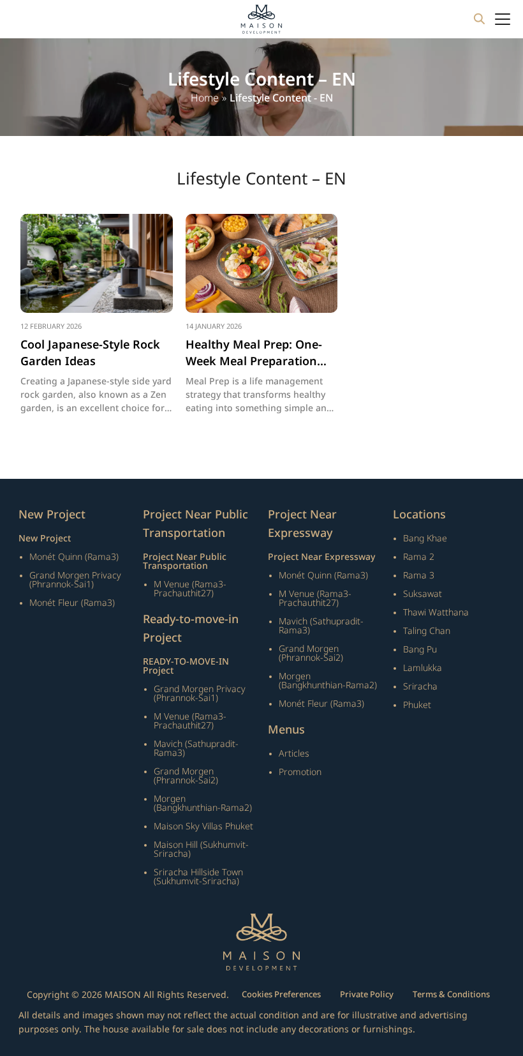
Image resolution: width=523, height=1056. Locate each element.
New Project (44, 538)
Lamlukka (422, 668)
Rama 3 (418, 575)
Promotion (300, 772)
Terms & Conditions (451, 994)
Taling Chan (426, 631)
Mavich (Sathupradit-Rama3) (196, 748)
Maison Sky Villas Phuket (203, 826)
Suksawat (422, 594)
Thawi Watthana (436, 612)
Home (205, 98)
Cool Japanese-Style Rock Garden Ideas (90, 353)
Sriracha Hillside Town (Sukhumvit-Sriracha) (198, 877)
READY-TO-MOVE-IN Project (186, 666)
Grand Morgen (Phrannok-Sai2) (186, 776)
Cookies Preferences (281, 994)
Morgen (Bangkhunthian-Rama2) (203, 803)
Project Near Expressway (321, 557)
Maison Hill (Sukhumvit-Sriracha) (201, 849)
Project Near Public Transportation (184, 562)
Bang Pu (420, 649)
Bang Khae (425, 538)
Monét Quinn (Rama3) (74, 557)
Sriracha (420, 686)
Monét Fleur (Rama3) (72, 603)
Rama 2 (418, 557)
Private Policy (367, 994)
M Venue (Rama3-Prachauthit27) (190, 589)
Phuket (417, 705)
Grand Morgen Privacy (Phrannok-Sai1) (75, 580)
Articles (294, 753)
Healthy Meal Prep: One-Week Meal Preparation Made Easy (254, 353)
